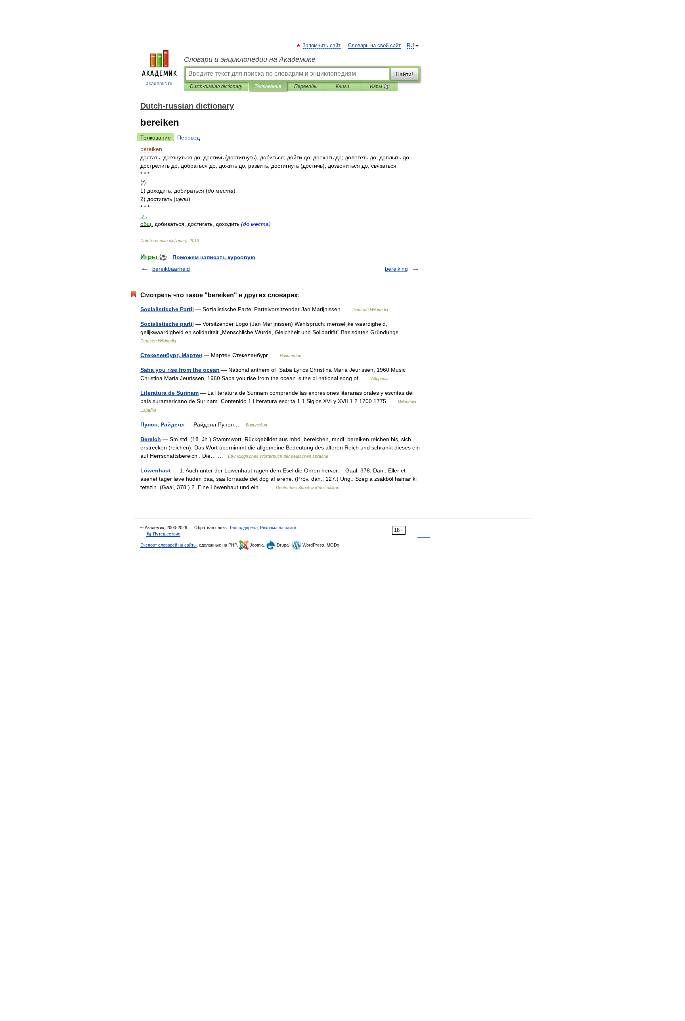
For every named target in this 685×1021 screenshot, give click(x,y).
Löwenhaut (155, 470)
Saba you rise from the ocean (180, 370)
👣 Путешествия (163, 534)
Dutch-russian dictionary (216, 86)
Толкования (267, 86)
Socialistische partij (167, 324)
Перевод (188, 137)
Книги (342, 86)
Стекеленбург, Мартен (171, 355)
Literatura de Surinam (169, 393)
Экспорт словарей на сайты (168, 545)
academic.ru (159, 83)
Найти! (404, 74)
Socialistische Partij (167, 309)
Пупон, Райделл (162, 424)
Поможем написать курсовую (213, 257)
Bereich (150, 439)
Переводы (306, 86)
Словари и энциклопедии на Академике (250, 59)
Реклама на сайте (278, 527)
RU (410, 45)
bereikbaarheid (171, 269)
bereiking (396, 269)
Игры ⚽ (379, 86)
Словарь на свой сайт (374, 45)
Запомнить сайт (322, 45)
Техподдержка (243, 527)
